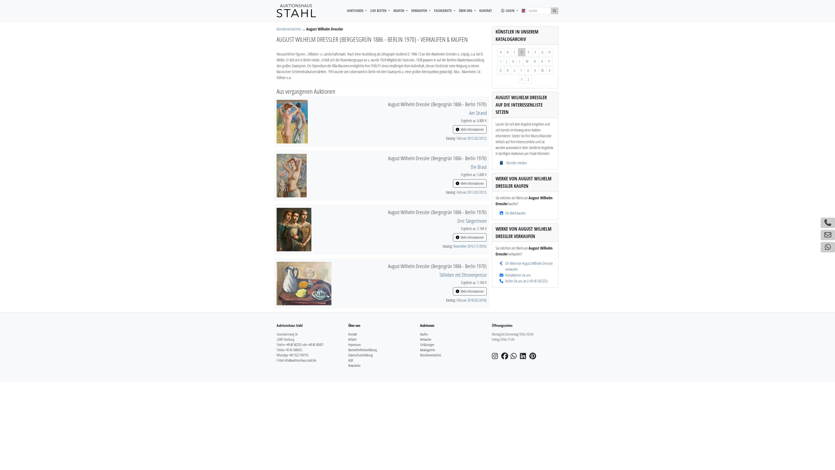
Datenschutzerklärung (360, 355)
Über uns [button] (466, 10)
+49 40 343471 (316, 344)
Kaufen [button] (399, 10)
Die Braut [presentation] (479, 166)
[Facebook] (505, 357)
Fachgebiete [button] (443, 10)
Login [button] (510, 10)
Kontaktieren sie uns (518, 275)
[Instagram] (496, 357)
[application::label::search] (555, 10)
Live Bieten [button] (378, 10)
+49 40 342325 (537, 281)
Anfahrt (352, 339)
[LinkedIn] (524, 357)
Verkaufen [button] (419, 10)
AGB (350, 360)
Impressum (354, 344)
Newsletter (354, 365)
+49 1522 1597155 (298, 355)
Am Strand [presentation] (478, 112)
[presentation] (292, 121)
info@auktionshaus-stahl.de (300, 360)
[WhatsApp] (515, 357)
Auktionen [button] (355, 10)
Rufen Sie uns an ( (516, 281)
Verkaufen (425, 339)
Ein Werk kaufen (515, 213)
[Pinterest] (533, 357)
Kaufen (424, 334)
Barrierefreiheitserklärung (362, 349)
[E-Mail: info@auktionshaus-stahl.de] (828, 235)
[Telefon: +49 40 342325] (828, 223)
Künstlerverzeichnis (289, 29)
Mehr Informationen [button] (472, 129)
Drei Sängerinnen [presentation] (472, 220)
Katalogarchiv (427, 349)
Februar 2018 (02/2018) (472, 300)
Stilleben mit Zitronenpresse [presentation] (463, 274)
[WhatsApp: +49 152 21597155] (828, 247)
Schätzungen (427, 344)
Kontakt (485, 10)
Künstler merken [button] (516, 162)
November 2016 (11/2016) (470, 246)
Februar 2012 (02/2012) (472, 138)
